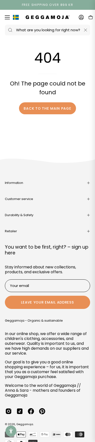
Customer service (19, 199)
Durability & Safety (19, 215)
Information (14, 183)
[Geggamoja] (47, 17)
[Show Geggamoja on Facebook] (31, 411)
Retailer (11, 231)
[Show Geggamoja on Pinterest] (42, 411)
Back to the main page (47, 108)
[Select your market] (16, 18)
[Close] (85, 30)
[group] (47, 5)
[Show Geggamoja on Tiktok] (19, 411)
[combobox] (47, 30)
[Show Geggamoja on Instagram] (8, 411)
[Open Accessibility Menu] (11, 431)
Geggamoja (24, 424)
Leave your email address (47, 302)
